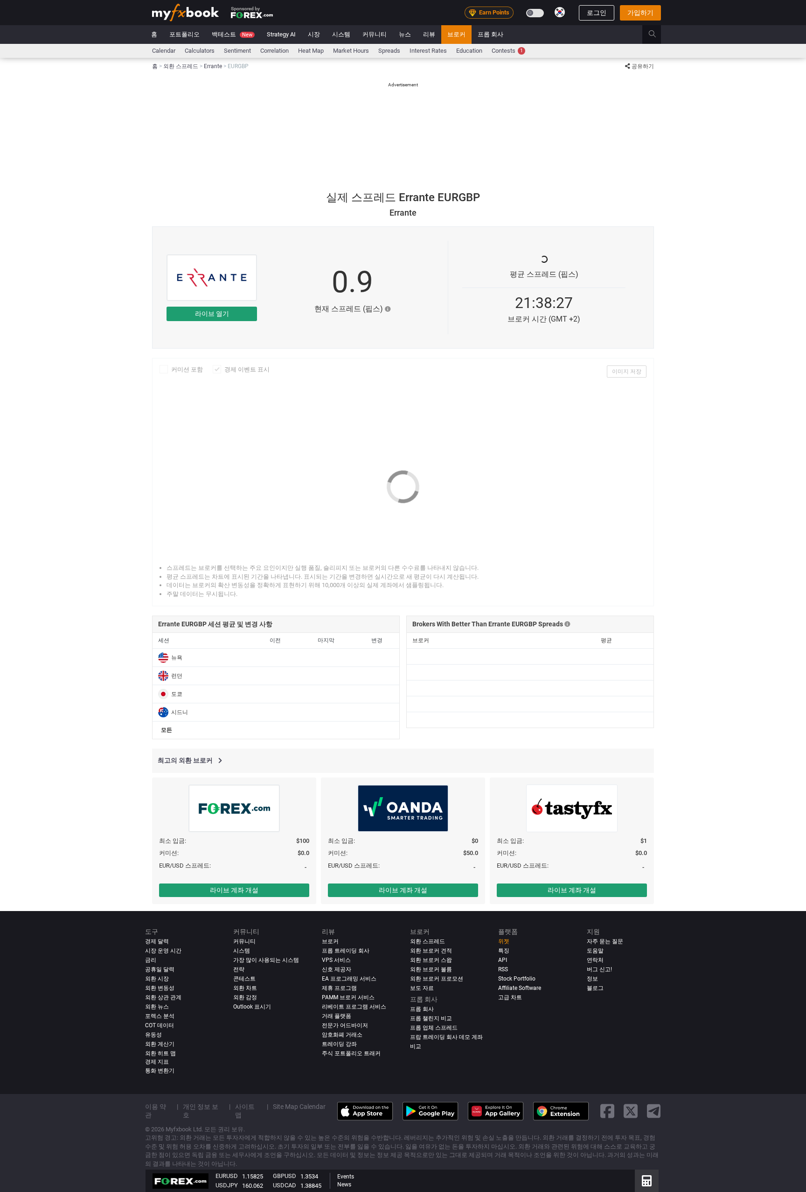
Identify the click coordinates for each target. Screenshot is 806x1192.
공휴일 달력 (159, 969)
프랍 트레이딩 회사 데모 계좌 (446, 1037)
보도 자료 (422, 988)
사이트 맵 (245, 1111)
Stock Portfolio (516, 978)
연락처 (595, 960)
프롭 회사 (490, 34)
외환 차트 (245, 988)
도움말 (595, 950)
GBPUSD (284, 1175)
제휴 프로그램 (339, 988)
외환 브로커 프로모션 (436, 978)
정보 (592, 978)
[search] (657, 34)
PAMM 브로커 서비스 (348, 997)
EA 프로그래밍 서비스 (349, 978)
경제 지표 (157, 1062)
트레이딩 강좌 (339, 1044)
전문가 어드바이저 (345, 1025)
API (502, 960)
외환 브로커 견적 (431, 950)
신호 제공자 (336, 969)
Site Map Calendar (299, 1106)
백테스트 (232, 34)
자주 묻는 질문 (605, 941)
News (344, 1184)
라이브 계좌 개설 (234, 890)
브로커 (456, 34)
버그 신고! (599, 969)
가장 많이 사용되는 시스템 (266, 960)
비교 (415, 1046)
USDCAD (284, 1185)
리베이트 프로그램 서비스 (354, 1006)
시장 (314, 34)
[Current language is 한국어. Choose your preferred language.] (560, 12)
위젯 (503, 941)
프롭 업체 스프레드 (434, 1027)
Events (345, 1176)
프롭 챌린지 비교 (431, 1018)
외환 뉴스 (157, 1006)
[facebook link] (607, 1111)
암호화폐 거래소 (342, 1034)
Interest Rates (428, 50)
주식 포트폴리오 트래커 (351, 1053)
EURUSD (226, 1175)
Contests (507, 50)
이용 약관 (155, 1111)
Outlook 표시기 (252, 1006)
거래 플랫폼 (336, 1016)
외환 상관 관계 (163, 997)
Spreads (389, 50)
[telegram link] (654, 1111)
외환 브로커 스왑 (431, 960)
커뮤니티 (374, 34)
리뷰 (429, 34)
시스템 (341, 34)
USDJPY (226, 1185)
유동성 (153, 1034)
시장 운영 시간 (163, 950)
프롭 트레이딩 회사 (345, 950)
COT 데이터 (159, 1025)
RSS (503, 969)
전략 (238, 969)
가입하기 (640, 12)
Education (469, 50)
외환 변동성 (159, 988)
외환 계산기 (159, 1044)
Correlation (274, 50)
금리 (150, 960)
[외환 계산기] (647, 1181)
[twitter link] (631, 1111)
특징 (503, 950)
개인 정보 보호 (200, 1111)
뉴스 (405, 34)
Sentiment (237, 50)
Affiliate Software (519, 988)
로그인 (596, 12)
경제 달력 (157, 941)
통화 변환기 (159, 1070)
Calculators (200, 50)
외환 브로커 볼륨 (431, 969)
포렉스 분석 (159, 1016)
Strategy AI (281, 34)
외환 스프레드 (427, 941)
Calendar (163, 50)
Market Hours (351, 50)
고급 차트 (510, 997)
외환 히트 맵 (160, 1053)
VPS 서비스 (336, 960)
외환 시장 (157, 978)
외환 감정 (245, 997)
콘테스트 (244, 978)
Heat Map (311, 50)
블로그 (595, 988)
